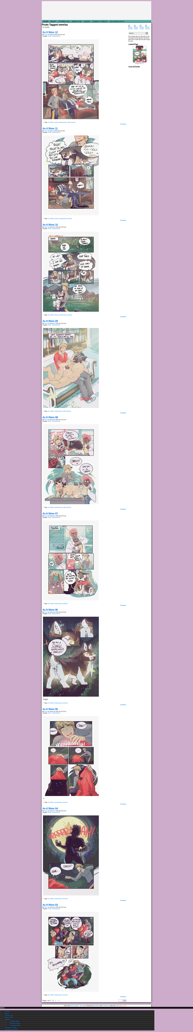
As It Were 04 (50, 808)
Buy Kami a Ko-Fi (117, 21)
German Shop (15, 1023)
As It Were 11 (50, 128)
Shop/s (87, 21)
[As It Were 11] (71, 215)
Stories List (64, 21)
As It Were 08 (50, 417)
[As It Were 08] (71, 504)
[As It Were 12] (71, 118)
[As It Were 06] (71, 696)
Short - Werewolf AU (54, 36)
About (53, 21)
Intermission (63, 122)
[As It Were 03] (71, 991)
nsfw (68, 122)
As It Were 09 (50, 321)
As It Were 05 (50, 709)
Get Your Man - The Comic (78, 1005)
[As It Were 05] (71, 795)
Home (45, 21)
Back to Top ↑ (123, 1005)
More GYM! (77, 21)
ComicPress (105, 1005)
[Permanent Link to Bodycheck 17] (139, 62)
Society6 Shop (15, 1025)
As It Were (51, 122)
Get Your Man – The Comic (96, 10)
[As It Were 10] (71, 311)
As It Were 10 (50, 224)
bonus (57, 122)
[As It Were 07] (71, 600)
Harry (46, 34)
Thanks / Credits (100, 21)
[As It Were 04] (71, 895)
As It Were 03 (50, 904)
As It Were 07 (50, 513)
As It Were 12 (50, 32)
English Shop (14, 1021)
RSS (117, 1005)
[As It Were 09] (71, 407)
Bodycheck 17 (139, 63)
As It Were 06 (50, 609)
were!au (73, 122)
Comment (123, 124)
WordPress (96, 1005)
